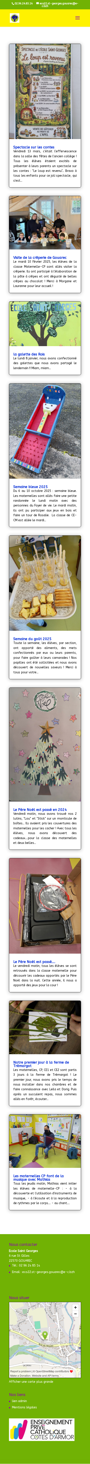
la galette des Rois (29, 354)
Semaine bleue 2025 (30, 487)
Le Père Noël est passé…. (34, 962)
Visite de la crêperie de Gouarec (40, 258)
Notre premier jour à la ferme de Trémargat (41, 1064)
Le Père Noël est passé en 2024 (40, 810)
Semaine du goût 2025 (32, 639)
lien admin (19, 1401)
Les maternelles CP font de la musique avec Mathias (38, 1178)
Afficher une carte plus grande (31, 1382)
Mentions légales (24, 1407)
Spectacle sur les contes (33, 147)
